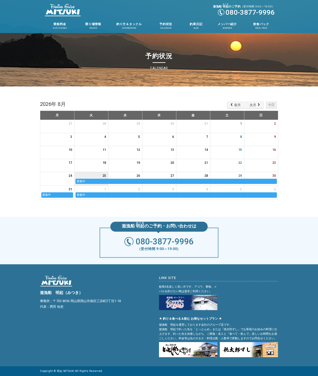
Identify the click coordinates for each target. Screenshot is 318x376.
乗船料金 (60, 25)
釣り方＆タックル (129, 25)
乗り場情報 (93, 25)
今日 (271, 105)
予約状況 (165, 25)
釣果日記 (196, 25)
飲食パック (261, 25)
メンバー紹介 (227, 25)
